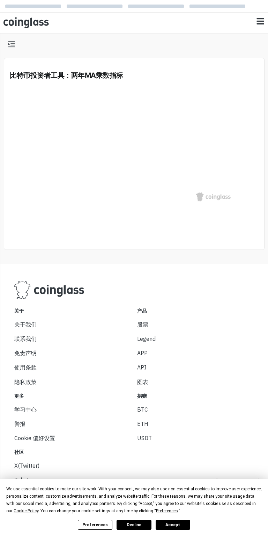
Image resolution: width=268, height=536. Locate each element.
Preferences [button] (167, 510)
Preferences (95, 524)
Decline (134, 524)
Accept (172, 524)
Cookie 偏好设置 (34, 438)
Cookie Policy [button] (26, 510)
